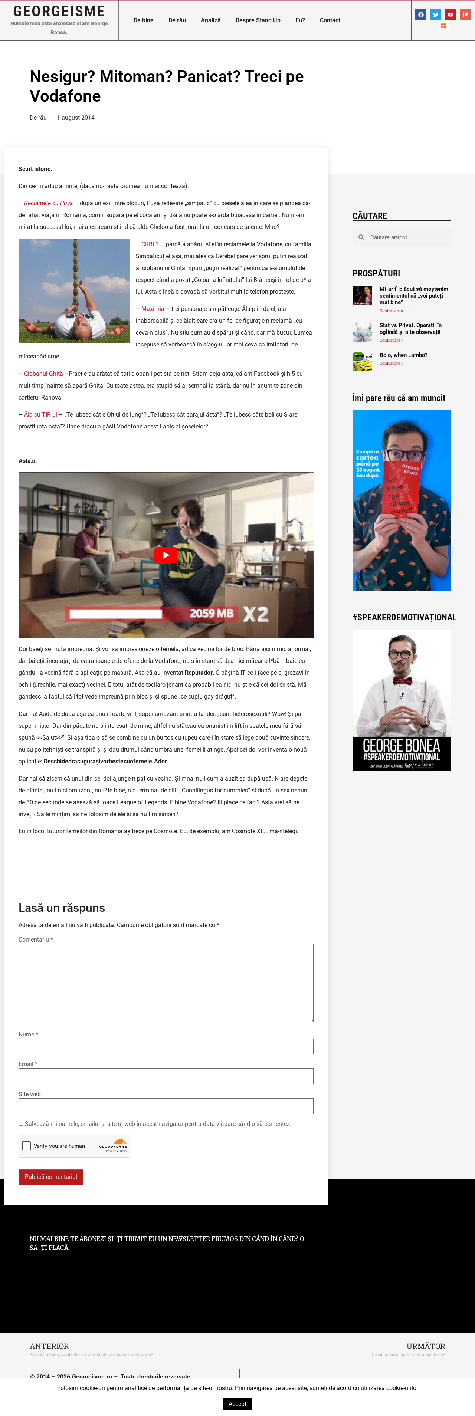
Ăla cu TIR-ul (40, 414)
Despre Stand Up (258, 20)
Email (28, 1064)
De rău (177, 20)
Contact (330, 20)
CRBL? (150, 244)
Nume (28, 1035)
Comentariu (36, 940)
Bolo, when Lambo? (404, 355)
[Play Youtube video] (166, 555)
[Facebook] (420, 14)
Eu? (300, 20)
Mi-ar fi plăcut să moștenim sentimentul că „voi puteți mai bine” (414, 296)
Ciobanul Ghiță (43, 373)
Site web (30, 1094)
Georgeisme (59, 11)
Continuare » (391, 310)
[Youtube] (450, 14)
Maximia (152, 308)
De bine (144, 20)
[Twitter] (435, 14)
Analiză (211, 20)
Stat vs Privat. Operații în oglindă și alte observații (411, 328)
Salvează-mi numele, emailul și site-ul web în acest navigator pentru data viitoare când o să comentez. (158, 1124)
